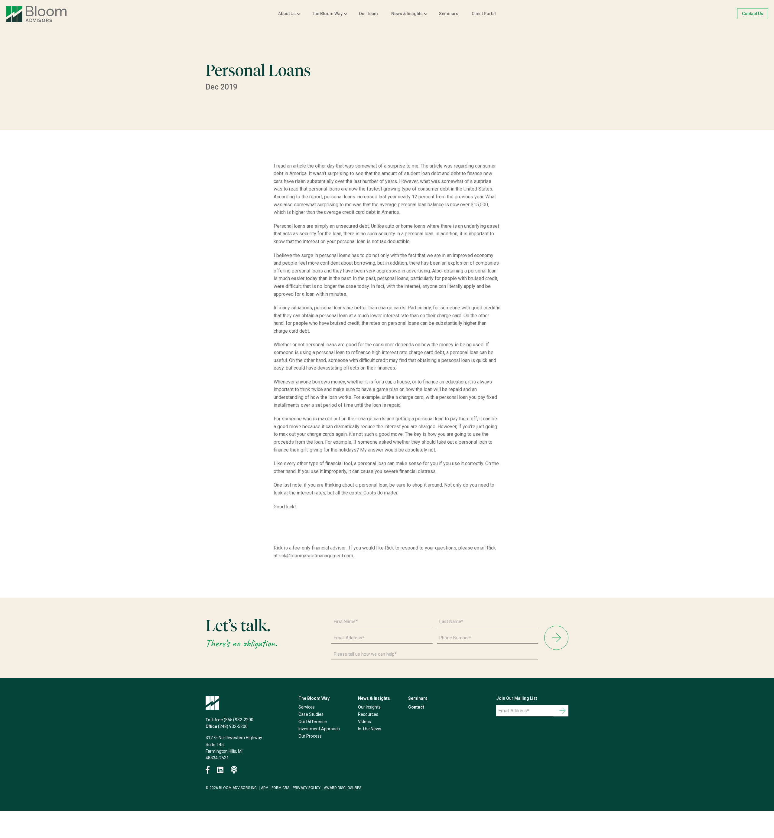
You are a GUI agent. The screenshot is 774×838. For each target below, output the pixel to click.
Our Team (368, 13)
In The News (369, 728)
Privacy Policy (306, 788)
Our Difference (312, 721)
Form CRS (280, 788)
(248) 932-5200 (233, 726)
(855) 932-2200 (238, 719)
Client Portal (484, 13)
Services (306, 707)
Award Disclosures (342, 788)
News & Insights (407, 13)
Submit (556, 638)
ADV (264, 788)
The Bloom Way (327, 13)
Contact (416, 707)
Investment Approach (319, 728)
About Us (287, 13)
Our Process (310, 736)
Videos (364, 721)
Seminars (448, 13)
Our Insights (369, 707)
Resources (368, 714)
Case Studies (311, 714)
